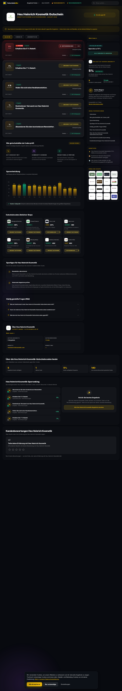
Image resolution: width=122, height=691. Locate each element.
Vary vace (71, 221)
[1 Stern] (9, 449)
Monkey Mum (34, 239)
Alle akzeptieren (34, 684)
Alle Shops (45, 3)
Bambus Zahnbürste (54, 239)
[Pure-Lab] (107, 174)
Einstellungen (65, 684)
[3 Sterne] (16, 449)
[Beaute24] (92, 196)
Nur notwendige (50, 684)
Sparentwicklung (94, 120)
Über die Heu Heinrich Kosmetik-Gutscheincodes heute (99, 133)
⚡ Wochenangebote (74, 3)
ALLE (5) (7, 37)
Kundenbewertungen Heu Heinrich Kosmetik (102, 140)
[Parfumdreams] (92, 181)
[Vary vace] (114, 174)
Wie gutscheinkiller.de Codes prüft (99, 117)
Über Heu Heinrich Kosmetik (98, 130)
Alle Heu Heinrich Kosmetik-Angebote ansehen (89, 407)
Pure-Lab (52, 221)
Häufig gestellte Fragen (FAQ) (98, 126)
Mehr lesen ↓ (10, 333)
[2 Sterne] (13, 449)
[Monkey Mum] (99, 181)
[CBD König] (99, 189)
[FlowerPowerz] (99, 174)
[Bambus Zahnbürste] (107, 181)
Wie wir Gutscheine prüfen (96, 104)
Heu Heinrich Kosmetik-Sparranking (100, 137)
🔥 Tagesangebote (58, 3)
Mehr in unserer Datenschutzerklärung (47, 679)
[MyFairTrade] (107, 196)
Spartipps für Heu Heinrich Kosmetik (100, 123)
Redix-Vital (72, 239)
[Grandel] (107, 189)
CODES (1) (19, 37)
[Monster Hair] (99, 196)
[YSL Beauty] (92, 189)
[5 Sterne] (23, 449)
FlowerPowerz (34, 221)
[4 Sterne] (20, 449)
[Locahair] (114, 189)
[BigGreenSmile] (114, 196)
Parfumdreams (15, 239)
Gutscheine (93, 114)
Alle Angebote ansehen (103, 53)
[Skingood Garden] (92, 174)
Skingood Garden (16, 221)
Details (64, 55)
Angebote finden (32, 3)
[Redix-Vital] (114, 181)
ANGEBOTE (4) (32, 37)
